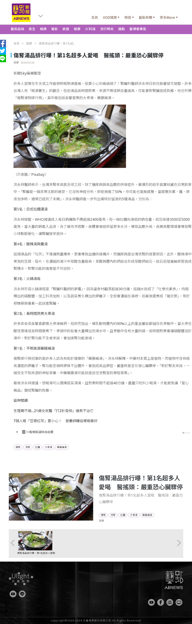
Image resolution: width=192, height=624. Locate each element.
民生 (32, 29)
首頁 (94, 17)
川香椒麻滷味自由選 (39, 432)
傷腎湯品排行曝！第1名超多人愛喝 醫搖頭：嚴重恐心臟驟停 (37, 554)
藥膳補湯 (62, 447)
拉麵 (37, 447)
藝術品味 (17, 29)
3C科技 (90, 29)
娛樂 (43, 29)
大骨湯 (48, 447)
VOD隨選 (110, 17)
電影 (54, 29)
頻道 (127, 17)
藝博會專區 (137, 29)
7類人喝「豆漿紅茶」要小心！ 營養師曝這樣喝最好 (56, 420)
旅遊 (65, 29)
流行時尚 (107, 29)
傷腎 (18, 447)
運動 (121, 29)
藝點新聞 (145, 17)
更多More (167, 17)
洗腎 (27, 447)
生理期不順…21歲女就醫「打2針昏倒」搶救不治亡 (54, 410)
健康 (77, 29)
